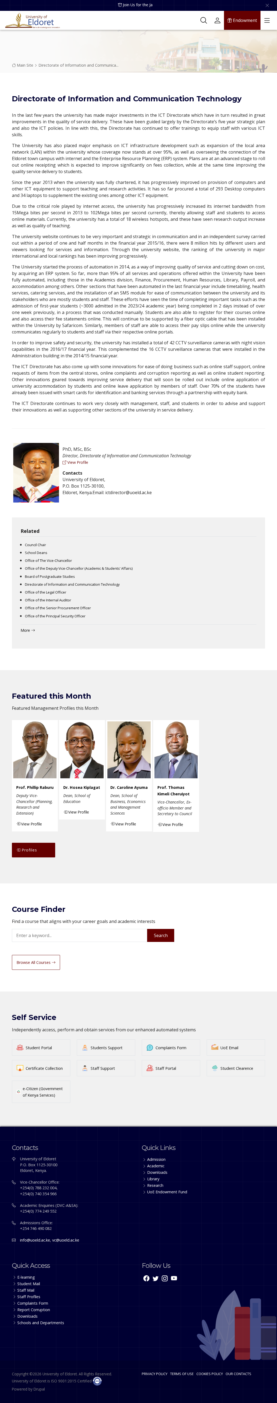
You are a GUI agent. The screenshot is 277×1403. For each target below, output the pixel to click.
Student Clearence (236, 1068)
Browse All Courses (34, 962)
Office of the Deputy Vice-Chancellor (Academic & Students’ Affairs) (79, 568)
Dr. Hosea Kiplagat (81, 787)
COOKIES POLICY (209, 1373)
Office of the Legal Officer (45, 592)
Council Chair (35, 544)
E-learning (26, 1277)
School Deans (36, 552)
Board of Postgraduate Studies (50, 576)
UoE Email (229, 1047)
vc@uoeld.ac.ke (65, 1240)
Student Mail (28, 1283)
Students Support (107, 1047)
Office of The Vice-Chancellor (48, 560)
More (26, 630)
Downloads (157, 1172)
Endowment (244, 20)
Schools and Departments (40, 1322)
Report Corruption (33, 1309)
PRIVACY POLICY (154, 1373)
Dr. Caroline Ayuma (129, 787)
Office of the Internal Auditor (48, 600)
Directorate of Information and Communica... (78, 65)
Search (161, 935)
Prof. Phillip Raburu (35, 787)
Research (155, 1185)
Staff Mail (25, 1290)
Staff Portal (166, 1068)
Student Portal (39, 1047)
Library (153, 1178)
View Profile (77, 462)
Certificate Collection (44, 1068)
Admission (156, 1159)
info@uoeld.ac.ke (35, 1240)
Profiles (28, 850)
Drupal (39, 1389)
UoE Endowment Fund (167, 1191)
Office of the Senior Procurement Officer (58, 607)
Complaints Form (171, 1047)
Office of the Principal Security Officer (55, 616)
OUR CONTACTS (238, 1373)
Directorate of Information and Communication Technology (72, 584)
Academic (155, 1165)
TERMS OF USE (182, 1373)
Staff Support (103, 1068)
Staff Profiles (28, 1296)
